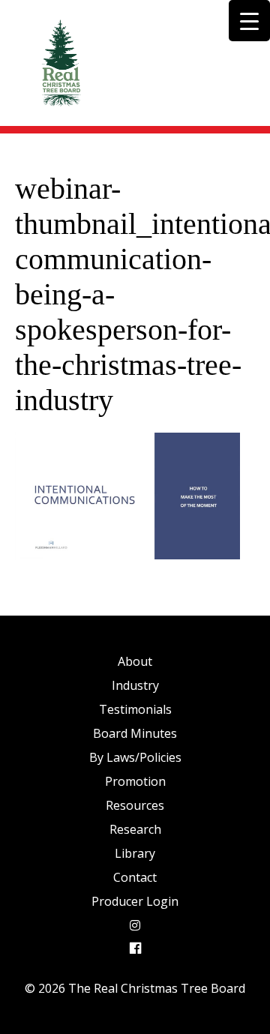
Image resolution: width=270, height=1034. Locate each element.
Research (135, 829)
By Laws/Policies (135, 757)
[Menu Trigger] (249, 20)
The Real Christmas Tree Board (60, 63)
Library (135, 853)
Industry (135, 685)
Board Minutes (135, 733)
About (135, 661)
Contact (135, 877)
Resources (135, 805)
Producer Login (135, 901)
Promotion (135, 781)
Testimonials (135, 709)
